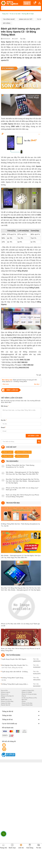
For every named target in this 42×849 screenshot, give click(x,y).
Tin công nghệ (9, 19)
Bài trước (6, 384)
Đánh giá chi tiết (25, 19)
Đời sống (6, 23)
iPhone (24, 701)
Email (3, 427)
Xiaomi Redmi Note (27, 705)
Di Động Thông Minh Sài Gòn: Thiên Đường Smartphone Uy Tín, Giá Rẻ (20, 525)
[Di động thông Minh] (9, 3)
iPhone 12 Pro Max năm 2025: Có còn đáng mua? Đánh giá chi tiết (20, 625)
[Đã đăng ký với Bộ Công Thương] (8, 754)
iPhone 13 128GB (27, 692)
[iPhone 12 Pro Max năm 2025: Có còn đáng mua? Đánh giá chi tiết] (21, 607)
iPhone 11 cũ (4, 694)
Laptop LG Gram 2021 (28, 690)
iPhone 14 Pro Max (27, 703)
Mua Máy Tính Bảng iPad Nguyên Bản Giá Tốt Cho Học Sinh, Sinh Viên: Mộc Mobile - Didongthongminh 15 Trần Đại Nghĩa (21, 589)
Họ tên (4, 420)
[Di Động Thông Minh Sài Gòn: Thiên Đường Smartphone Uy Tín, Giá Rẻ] (21, 514)
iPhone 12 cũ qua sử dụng (29, 694)
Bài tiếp (36, 384)
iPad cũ (24, 696)
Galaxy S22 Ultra (5, 703)
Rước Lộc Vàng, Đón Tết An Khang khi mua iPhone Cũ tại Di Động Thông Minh (20, 649)
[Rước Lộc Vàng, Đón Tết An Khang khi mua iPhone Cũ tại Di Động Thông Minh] (21, 638)
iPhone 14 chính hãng (7, 701)
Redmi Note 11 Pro (6, 699)
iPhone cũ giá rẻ (5, 692)
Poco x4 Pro (4, 690)
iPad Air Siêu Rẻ (5, 705)
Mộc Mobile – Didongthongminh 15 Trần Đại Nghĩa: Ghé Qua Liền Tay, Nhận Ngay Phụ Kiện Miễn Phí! (20, 556)
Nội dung (4, 406)
